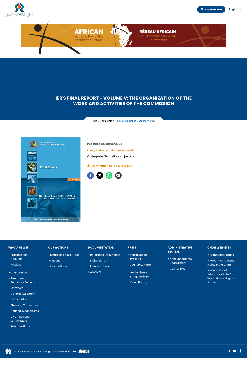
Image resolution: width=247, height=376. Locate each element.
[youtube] (234, 351)
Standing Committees (25, 305)
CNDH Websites (219, 248)
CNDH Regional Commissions (20, 319)
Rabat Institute (20, 326)
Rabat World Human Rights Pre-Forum (221, 263)
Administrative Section (180, 250)
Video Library (138, 282)
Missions (16, 265)
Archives (95, 272)
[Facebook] (90, 175)
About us (16, 259)
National (55, 261)
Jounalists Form (140, 265)
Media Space (138, 255)
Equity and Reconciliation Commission (111, 150)
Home (94, 120)
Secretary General (23, 282)
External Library (100, 266)
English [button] (233, 9)
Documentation (101, 248)
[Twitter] (99, 175)
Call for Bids (177, 269)
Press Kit (135, 259)
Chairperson (18, 272)
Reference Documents (105, 255)
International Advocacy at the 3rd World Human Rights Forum (220, 276)
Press (132, 248)
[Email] (118, 175)
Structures (17, 278)
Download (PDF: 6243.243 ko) (112, 166)
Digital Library (107, 120)
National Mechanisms (25, 311)
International (58, 266)
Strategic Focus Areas (64, 255)
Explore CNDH (213, 9)
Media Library (139, 272)
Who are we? (18, 248)
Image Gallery (139, 277)
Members (17, 288)
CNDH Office (19, 299)
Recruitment (178, 263)
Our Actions (58, 248)
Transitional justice (222, 255)
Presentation (19, 255)
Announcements (181, 259)
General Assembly (23, 294)
